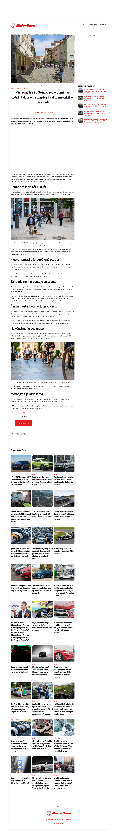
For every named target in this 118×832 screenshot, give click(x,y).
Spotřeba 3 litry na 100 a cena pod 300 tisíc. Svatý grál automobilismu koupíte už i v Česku (20, 708)
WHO (16, 413)
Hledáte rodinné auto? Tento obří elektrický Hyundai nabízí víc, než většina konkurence (40, 671)
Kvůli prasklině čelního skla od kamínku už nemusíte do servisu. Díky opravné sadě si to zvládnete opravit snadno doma (64, 709)
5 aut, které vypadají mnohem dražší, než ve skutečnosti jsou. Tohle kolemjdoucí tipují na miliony (62, 672)
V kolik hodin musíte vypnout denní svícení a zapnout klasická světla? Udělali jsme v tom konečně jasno (63, 783)
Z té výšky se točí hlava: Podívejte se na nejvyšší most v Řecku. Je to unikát (42, 514)
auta (35, 112)
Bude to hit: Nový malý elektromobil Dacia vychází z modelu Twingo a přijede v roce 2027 (42, 481)
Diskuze (24, 416)
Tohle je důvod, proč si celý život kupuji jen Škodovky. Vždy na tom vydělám (21, 588)
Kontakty (68, 819)
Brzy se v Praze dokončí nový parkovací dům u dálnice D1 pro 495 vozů (20, 780)
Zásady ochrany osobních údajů (55, 819)
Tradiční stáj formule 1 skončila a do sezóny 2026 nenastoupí (63, 551)
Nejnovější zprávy (21, 89)
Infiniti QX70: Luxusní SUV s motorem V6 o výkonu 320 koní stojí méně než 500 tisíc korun (20, 481)
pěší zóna (43, 112)
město (38, 112)
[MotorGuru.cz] (23, 27)
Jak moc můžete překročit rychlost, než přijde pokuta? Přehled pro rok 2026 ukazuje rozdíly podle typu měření (21, 516)
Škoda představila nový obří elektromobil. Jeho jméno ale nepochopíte (19, 669)
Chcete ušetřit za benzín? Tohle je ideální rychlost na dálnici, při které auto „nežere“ (64, 515)
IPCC (20, 413)
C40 (23, 413)
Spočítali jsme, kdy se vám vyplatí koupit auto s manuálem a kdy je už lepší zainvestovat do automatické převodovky (42, 709)
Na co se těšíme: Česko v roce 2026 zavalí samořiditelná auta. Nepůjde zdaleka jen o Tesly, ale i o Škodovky (41, 783)
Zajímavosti (92, 25)
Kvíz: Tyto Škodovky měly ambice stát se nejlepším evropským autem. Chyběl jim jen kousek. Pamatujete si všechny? (64, 590)
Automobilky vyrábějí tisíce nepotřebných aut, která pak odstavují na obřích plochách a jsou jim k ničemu (42, 553)
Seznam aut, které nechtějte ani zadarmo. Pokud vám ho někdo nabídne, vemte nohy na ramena (19, 746)
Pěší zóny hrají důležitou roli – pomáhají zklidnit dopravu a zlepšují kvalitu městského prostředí (42, 97)
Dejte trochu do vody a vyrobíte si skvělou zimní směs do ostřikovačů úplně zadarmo (42, 626)
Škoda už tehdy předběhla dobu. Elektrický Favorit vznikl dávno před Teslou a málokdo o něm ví (42, 745)
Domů (12, 89)
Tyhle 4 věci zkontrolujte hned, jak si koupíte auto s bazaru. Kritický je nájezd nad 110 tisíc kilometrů (20, 552)
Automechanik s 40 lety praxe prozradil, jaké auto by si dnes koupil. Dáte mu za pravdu (42, 589)
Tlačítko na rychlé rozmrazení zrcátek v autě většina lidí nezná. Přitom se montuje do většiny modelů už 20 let (63, 746)
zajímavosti (50, 112)
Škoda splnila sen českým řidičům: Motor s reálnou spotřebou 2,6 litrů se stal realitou (63, 481)
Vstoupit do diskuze (23, 423)
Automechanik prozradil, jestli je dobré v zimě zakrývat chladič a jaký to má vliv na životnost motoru (63, 627)
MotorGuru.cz (58, 823)
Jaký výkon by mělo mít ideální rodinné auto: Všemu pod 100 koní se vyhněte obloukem (95, 106)
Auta (84, 25)
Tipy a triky (102, 25)
